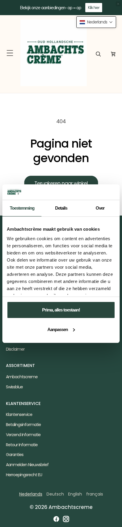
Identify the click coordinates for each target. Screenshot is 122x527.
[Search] (98, 54)
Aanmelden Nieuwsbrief (27, 465)
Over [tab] (100, 208)
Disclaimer (15, 349)
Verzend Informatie (23, 435)
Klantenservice (19, 414)
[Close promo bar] (118, 3)
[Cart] (113, 54)
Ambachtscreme (22, 377)
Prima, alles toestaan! (61, 309)
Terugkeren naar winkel (61, 183)
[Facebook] (56, 519)
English (75, 494)
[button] (9, 53)
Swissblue (14, 387)
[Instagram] (66, 519)
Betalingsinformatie (23, 425)
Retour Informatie (22, 445)
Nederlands (30, 494)
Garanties (14, 455)
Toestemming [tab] (22, 208)
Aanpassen (57, 329)
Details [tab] (61, 208)
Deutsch (55, 494)
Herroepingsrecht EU (24, 475)
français (94, 494)
